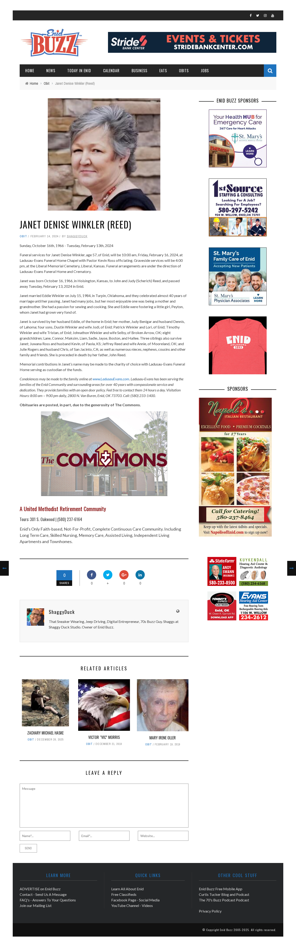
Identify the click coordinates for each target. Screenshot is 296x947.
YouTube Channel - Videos (132, 905)
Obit (23, 236)
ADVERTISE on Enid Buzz (40, 889)
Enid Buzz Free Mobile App (220, 889)
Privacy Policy (210, 911)
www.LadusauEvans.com (110, 379)
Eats (163, 70)
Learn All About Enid (127, 889)
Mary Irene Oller (162, 738)
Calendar (111, 70)
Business (139, 70)
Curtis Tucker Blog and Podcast (224, 894)
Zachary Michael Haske (45, 733)
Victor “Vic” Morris (104, 737)
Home (29, 70)
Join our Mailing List (36, 905)
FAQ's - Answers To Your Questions (48, 900)
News (50, 70)
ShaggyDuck (77, 236)
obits (184, 70)
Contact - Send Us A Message (43, 894)
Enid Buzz (226, 930)
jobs (205, 70)
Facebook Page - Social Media (135, 900)
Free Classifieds (123, 894)
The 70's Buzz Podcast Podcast (224, 900)
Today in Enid (79, 70)
